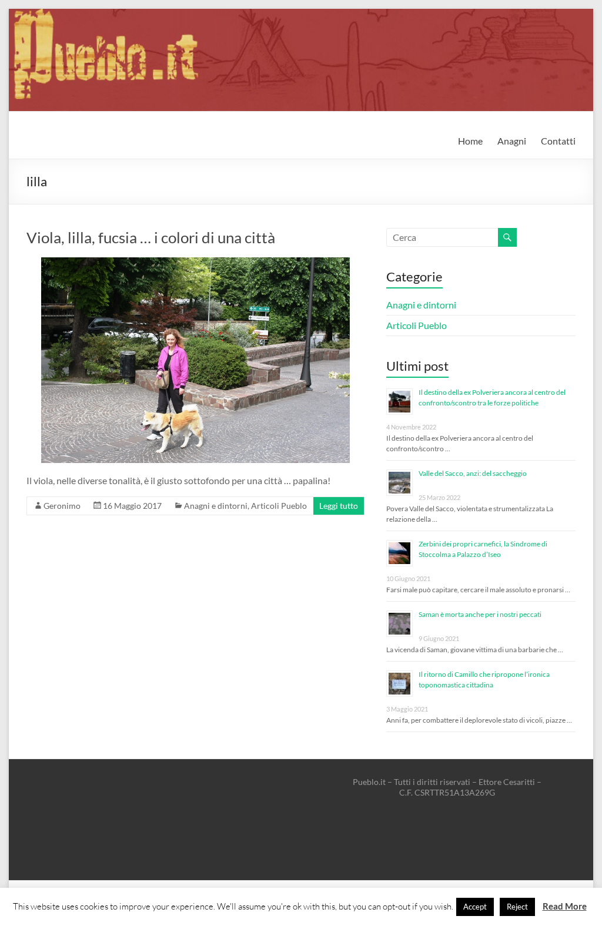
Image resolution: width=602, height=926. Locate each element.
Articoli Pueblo (279, 506)
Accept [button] (475, 906)
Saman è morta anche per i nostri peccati (480, 614)
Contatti (558, 140)
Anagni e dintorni (216, 506)
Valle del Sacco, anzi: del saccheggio (473, 473)
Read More (565, 906)
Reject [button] (517, 906)
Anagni (511, 140)
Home (470, 140)
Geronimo (62, 506)
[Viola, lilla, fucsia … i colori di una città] (195, 263)
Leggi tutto (338, 506)
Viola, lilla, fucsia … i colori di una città (150, 237)
